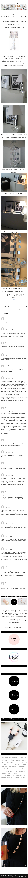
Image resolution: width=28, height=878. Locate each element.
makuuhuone (6, 771)
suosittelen (11, 764)
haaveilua (8, 777)
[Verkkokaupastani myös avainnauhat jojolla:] (14, 749)
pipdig (25, 876)
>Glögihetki (5, 307)
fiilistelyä (20, 771)
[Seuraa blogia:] (14, 686)
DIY (26, 777)
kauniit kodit (13, 777)
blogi (7, 766)
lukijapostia (19, 762)
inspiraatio (12, 760)
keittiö (7, 768)
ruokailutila (13, 766)
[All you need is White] (14, 5)
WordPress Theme (17, 876)
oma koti (18, 760)
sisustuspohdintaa (21, 301)
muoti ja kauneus (9, 762)
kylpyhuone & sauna (22, 773)
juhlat (24, 764)
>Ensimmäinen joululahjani (23, 308)
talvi (9, 766)
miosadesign (9, 757)
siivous (7, 764)
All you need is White (11, 875)
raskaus (4, 766)
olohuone (3, 301)
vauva (11, 773)
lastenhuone (4, 757)
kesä (17, 777)
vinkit (24, 771)
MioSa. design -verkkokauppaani (16, 616)
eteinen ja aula (16, 775)
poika (4, 769)
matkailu (3, 777)
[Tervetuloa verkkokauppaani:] (14, 605)
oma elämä (13, 771)
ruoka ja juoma (6, 773)
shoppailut (16, 773)
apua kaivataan (22, 775)
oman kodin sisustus (11, 301)
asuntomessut (14, 757)
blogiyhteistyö (17, 764)
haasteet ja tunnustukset (7, 775)
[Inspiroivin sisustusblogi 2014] (14, 661)
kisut (15, 762)
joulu (23, 769)
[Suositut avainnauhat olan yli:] (14, 824)
